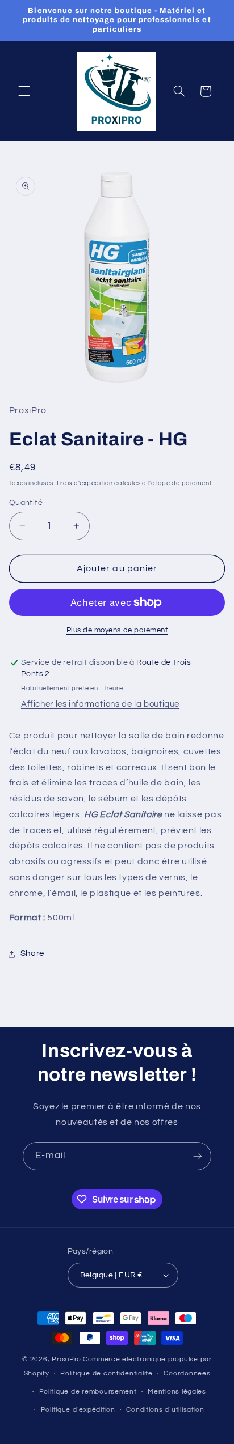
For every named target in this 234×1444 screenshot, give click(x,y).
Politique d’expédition (78, 1410)
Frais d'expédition (85, 483)
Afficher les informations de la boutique (100, 704)
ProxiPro (66, 1359)
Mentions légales (177, 1391)
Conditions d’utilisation (165, 1410)
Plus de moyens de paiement (117, 630)
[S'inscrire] (198, 1156)
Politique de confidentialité (106, 1373)
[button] (24, 91)
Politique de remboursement (88, 1391)
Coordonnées (187, 1373)
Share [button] (32, 953)
